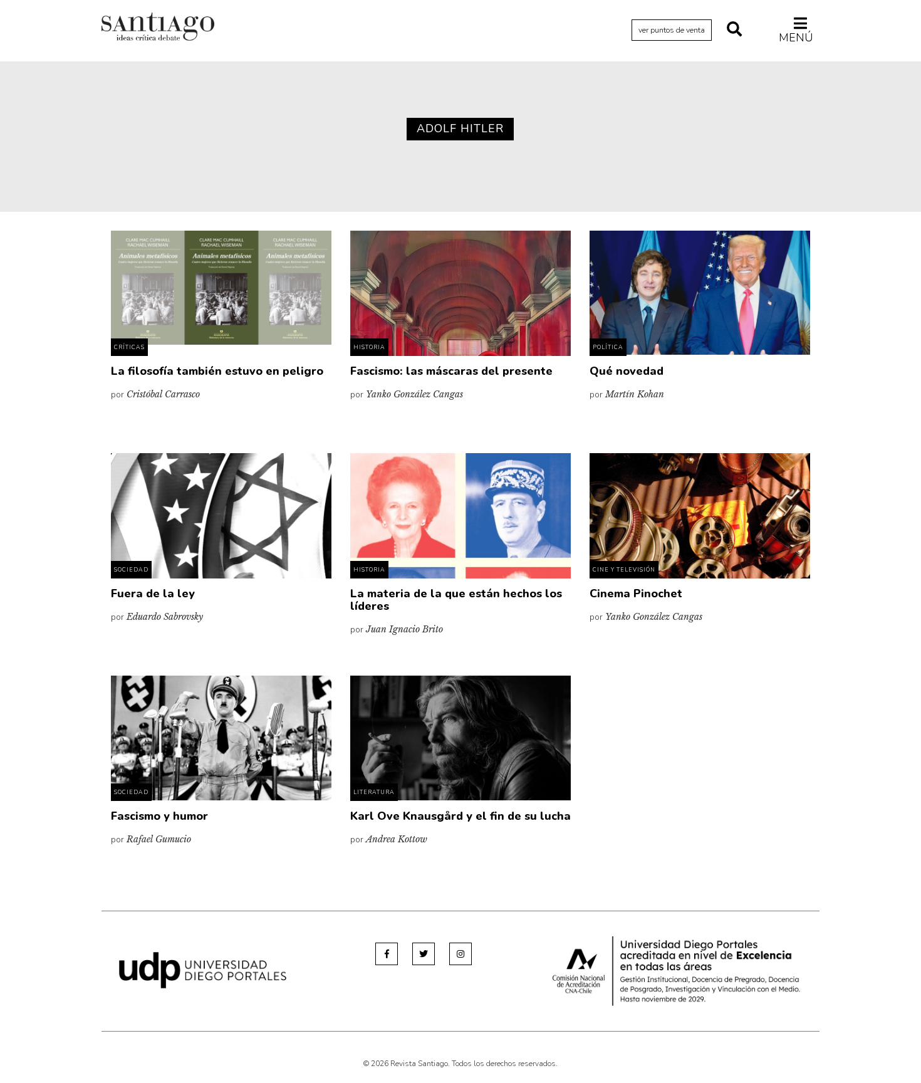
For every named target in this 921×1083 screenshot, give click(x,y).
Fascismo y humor (159, 816)
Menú (796, 37)
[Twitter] (423, 954)
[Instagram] (460, 954)
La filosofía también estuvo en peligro (217, 371)
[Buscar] (734, 30)
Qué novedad (626, 371)
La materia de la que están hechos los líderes (456, 600)
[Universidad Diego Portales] (202, 970)
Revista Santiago (157, 28)
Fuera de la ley (153, 593)
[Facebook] (386, 954)
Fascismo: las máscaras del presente (451, 371)
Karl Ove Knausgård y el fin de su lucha (460, 816)
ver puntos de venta (671, 30)
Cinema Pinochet (636, 593)
